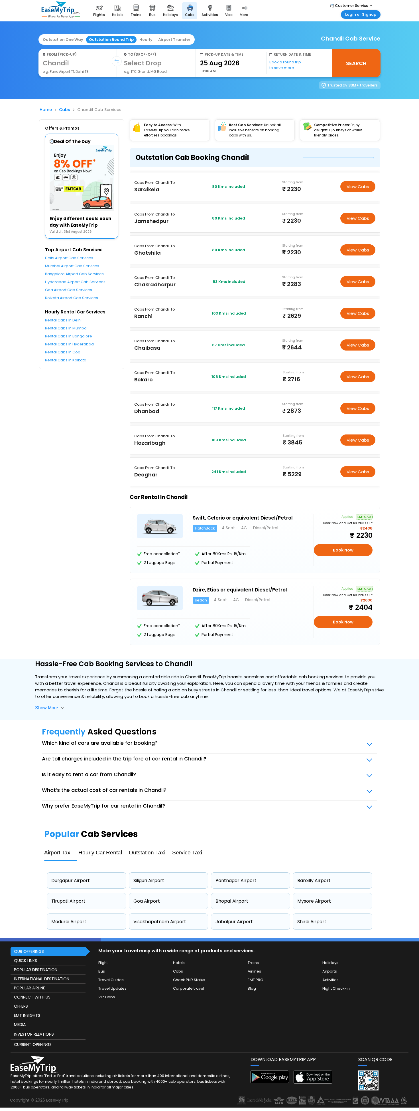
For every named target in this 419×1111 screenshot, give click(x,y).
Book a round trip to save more (285, 65)
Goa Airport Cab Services (68, 290)
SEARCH (356, 63)
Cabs (64, 109)
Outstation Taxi (147, 853)
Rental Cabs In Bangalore (68, 336)
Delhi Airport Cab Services (69, 258)
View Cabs (358, 187)
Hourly (145, 39)
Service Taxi (187, 853)
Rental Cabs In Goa (62, 352)
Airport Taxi (58, 853)
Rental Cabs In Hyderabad (69, 344)
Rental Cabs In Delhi (63, 320)
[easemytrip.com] (60, 16)
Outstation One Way (63, 39)
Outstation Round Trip (111, 39)
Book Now (343, 550)
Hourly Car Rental (100, 853)
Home (46, 109)
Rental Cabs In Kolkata (65, 360)
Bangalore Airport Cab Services (74, 274)
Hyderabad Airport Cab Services (75, 282)
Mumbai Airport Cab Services (72, 266)
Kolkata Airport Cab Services (71, 298)
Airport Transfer (174, 39)
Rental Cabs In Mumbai (66, 328)
